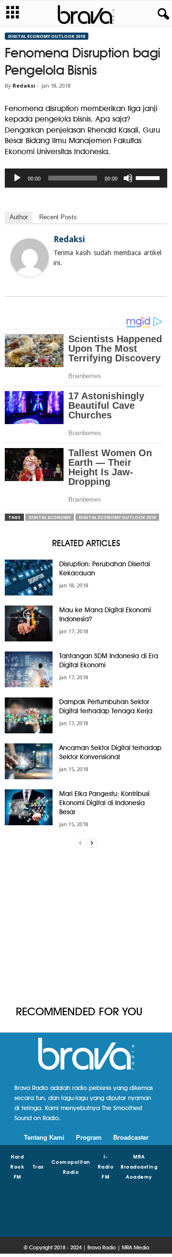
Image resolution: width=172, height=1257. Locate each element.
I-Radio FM (106, 1166)
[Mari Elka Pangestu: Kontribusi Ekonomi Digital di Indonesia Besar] (29, 807)
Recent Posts (58, 217)
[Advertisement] (86, 927)
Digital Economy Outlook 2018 (46, 36)
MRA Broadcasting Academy (139, 1166)
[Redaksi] (30, 257)
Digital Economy (50, 517)
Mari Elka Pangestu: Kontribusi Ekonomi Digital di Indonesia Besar (104, 803)
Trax (38, 1166)
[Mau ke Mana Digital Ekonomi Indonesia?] (29, 623)
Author (19, 217)
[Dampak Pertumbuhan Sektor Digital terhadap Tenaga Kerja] (29, 715)
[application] (86, 178)
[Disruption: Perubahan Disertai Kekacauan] (29, 577)
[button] (161, 14)
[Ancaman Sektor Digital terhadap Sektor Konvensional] (29, 761)
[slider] (149, 177)
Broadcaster (131, 1137)
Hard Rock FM (17, 1166)
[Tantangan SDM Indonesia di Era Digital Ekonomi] (29, 669)
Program (89, 1137)
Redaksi (23, 85)
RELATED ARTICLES (86, 543)
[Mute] (128, 178)
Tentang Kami (44, 1137)
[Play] (17, 178)
